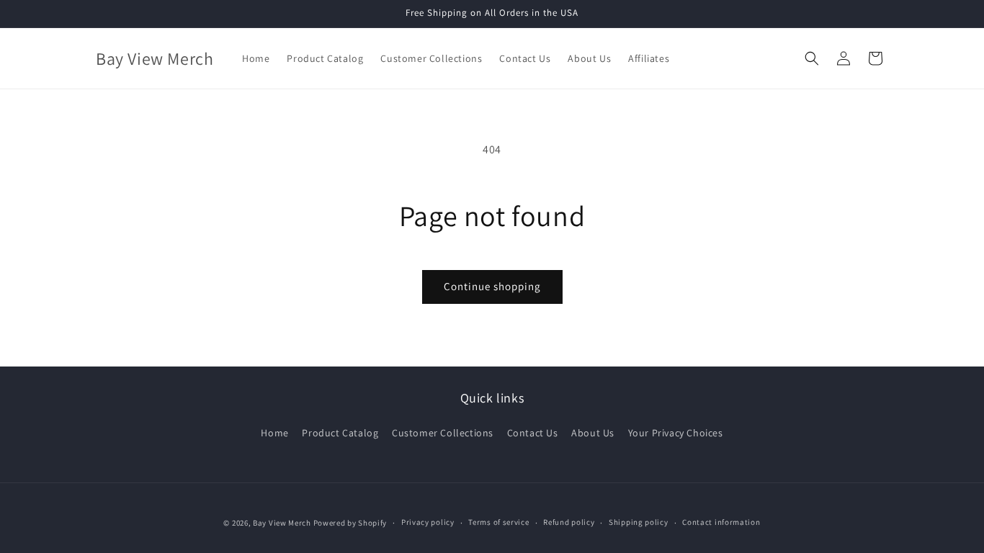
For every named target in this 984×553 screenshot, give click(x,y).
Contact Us (532, 432)
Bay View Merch (282, 523)
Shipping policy (638, 522)
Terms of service (498, 522)
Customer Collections (442, 432)
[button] (812, 58)
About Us (592, 432)
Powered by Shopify (350, 523)
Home (274, 432)
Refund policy (568, 522)
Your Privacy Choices (675, 432)
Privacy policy (428, 522)
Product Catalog (340, 432)
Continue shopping (492, 286)
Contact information (721, 522)
